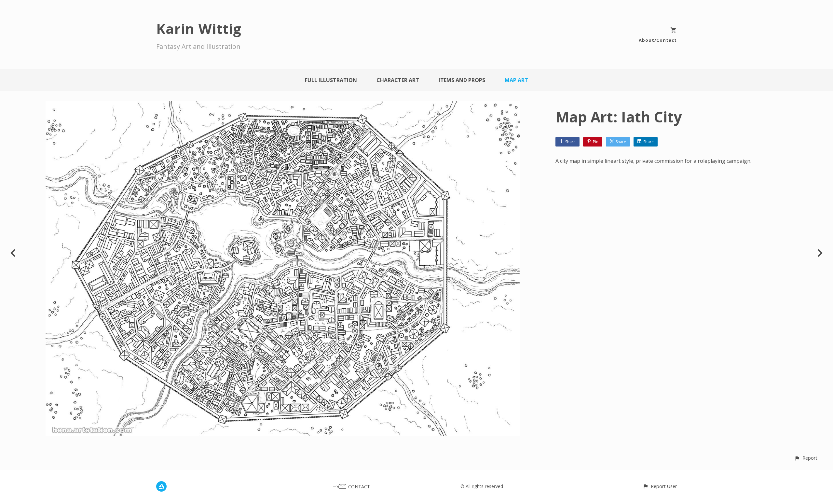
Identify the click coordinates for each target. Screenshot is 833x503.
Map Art (516, 80)
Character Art (397, 80)
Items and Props (462, 80)
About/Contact (658, 40)
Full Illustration (331, 80)
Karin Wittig (198, 28)
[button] (806, 458)
